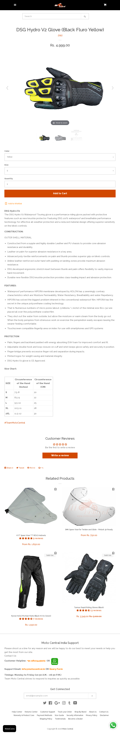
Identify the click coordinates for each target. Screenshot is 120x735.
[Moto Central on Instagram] (64, 703)
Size (6, 165)
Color (7, 151)
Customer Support (47, 712)
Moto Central (67, 729)
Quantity (8, 179)
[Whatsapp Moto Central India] (54, 660)
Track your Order (65, 712)
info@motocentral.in (33, 669)
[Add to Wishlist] (55, 489)
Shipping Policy (46, 719)
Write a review (60, 455)
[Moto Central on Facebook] (50, 703)
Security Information (75, 715)
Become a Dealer (75, 719)
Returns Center (31, 712)
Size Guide (59, 715)
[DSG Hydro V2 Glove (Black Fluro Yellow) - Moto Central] (44, 138)
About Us (92, 712)
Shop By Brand (80, 712)
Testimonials (60, 719)
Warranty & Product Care (23, 715)
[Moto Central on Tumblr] (69, 703)
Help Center (17, 712)
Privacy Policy (91, 715)
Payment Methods (44, 715)
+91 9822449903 (36, 660)
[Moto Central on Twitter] (45, 703)
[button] (26, 538)
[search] (52, 16)
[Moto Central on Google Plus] (57, 703)
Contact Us (103, 712)
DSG (60, 35)
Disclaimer (104, 715)
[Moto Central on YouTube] (75, 703)
